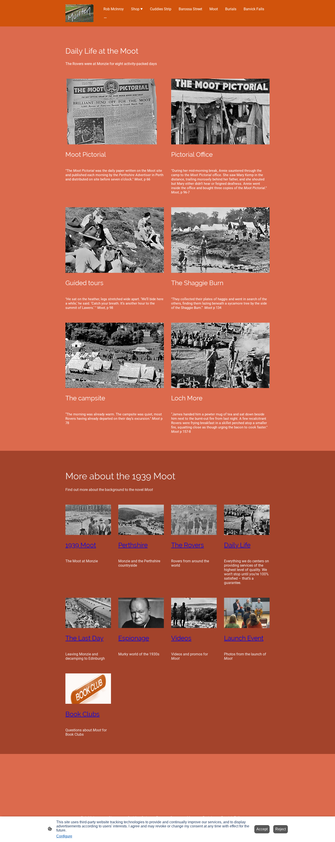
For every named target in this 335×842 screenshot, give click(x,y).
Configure (64, 836)
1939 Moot (80, 545)
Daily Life (237, 545)
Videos (181, 638)
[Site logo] (79, 13)
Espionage (133, 638)
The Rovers (187, 545)
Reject (280, 829)
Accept (262, 829)
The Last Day (84, 638)
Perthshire (133, 545)
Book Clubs (82, 714)
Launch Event (243, 638)
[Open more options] (105, 17)
